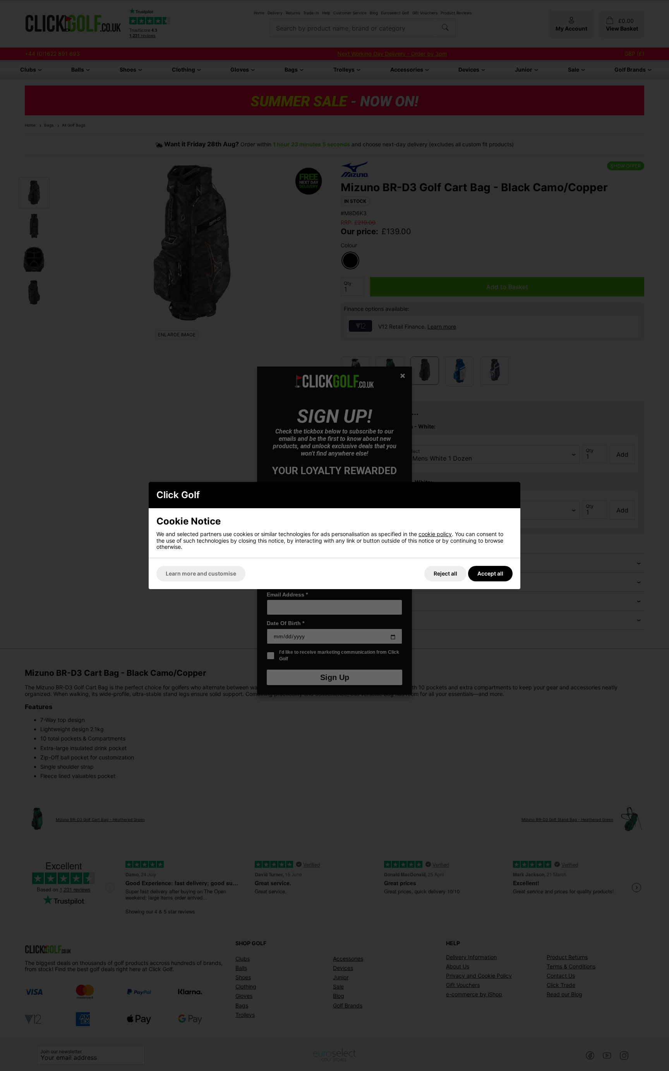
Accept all (490, 573)
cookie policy (435, 534)
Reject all (445, 573)
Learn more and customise (201, 573)
